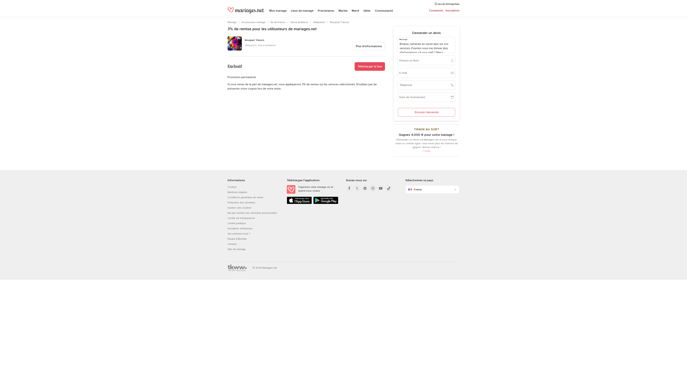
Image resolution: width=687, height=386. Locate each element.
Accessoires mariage (254, 22)
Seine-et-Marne (299, 22)
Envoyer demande (426, 112)
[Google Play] (325, 203)
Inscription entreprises (240, 228)
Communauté (384, 11)
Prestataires (326, 11)
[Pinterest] (365, 188)
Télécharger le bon (370, 66)
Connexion (436, 10)
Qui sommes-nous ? (239, 233)
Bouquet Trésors (339, 22)
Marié (355, 11)
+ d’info (426, 150)
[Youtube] (380, 188)
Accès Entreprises (448, 4)
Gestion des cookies (239, 207)
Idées (367, 11)
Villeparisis (319, 22)
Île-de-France (278, 22)
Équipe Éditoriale (237, 238)
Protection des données (241, 202)
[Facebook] (349, 188)
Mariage (232, 22)
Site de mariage (237, 249)
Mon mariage (278, 11)
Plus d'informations (369, 46)
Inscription (452, 10)
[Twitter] (357, 188)
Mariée (342, 11)
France (418, 189)
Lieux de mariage (302, 11)
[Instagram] (373, 188)
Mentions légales (237, 192)
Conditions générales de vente (245, 197)
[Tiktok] (388, 188)
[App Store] (299, 203)
